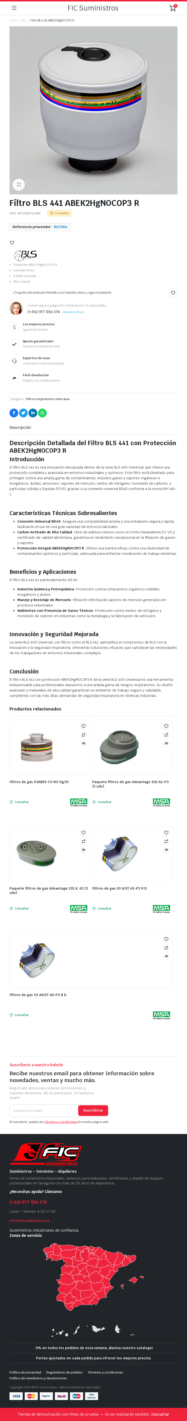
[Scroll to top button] (179, 1399)
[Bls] (25, 256)
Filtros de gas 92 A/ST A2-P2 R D (119, 888)
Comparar (83, 734)
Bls (24, 20)
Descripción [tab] (20, 427)
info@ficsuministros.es (29, 1221)
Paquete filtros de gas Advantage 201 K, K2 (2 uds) (48, 890)
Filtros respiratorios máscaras (48, 399)
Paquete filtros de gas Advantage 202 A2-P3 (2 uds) (130, 784)
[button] (19, 185)
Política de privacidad (25, 1372)
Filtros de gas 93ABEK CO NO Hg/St (39, 782)
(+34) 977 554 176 (28, 1202)
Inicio (13, 20)
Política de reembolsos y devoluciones (38, 1378)
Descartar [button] (160, 1414)
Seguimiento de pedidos (64, 1372)
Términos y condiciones (60, 1122)
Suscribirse (93, 1110)
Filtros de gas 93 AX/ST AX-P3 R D (37, 995)
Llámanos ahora (73, 312)
